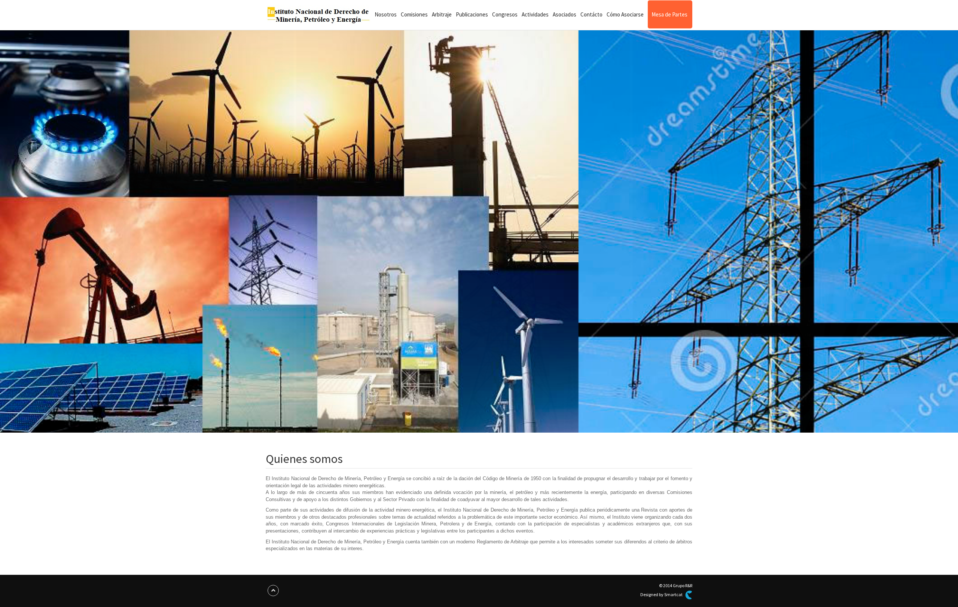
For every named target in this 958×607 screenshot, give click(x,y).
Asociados (564, 14)
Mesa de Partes (669, 14)
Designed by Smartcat (661, 594)
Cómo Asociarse (625, 14)
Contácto (591, 14)
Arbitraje (442, 14)
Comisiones (414, 14)
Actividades (535, 14)
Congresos (505, 14)
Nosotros (386, 14)
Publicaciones (472, 14)
